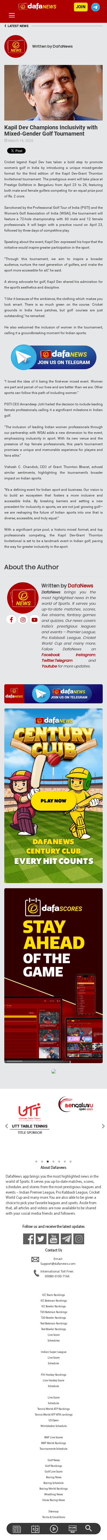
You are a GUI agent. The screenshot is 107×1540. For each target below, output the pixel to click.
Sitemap (53, 1511)
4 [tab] (53, 1162)
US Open (54, 1420)
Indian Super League (53, 1352)
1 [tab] (36, 1162)
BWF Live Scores (53, 1437)
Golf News (54, 1460)
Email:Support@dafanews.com (58, 1261)
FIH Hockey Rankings (53, 1374)
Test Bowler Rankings (53, 1329)
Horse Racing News (53, 1500)
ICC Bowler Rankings (53, 1306)
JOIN (81, 6)
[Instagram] (23, 619)
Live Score (54, 1335)
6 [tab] (65, 1162)
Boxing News (53, 1477)
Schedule (53, 1363)
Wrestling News (53, 1494)
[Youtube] (35, 619)
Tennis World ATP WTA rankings (53, 1414)
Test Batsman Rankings (53, 1323)
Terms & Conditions (53, 1517)
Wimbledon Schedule (54, 1426)
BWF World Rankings (53, 1443)
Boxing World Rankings (53, 1488)
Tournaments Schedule (53, 1449)
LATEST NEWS (16, 26)
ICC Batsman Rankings (54, 1300)
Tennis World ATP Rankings (53, 1409)
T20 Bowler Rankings (53, 1318)
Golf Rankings (53, 1466)
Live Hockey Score (53, 1380)
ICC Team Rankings (53, 1295)
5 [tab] (59, 1162)
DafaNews (80, 585)
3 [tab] (48, 1162)
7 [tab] (71, 1162)
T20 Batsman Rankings (53, 1312)
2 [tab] (42, 1162)
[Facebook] (11, 619)
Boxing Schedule (53, 1483)
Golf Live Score (53, 1471)
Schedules (54, 1340)
